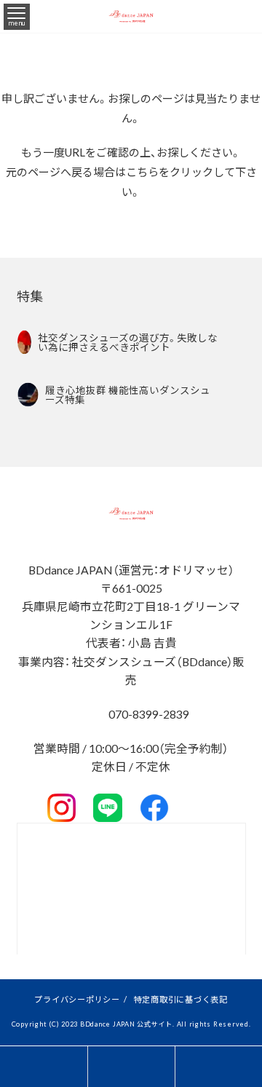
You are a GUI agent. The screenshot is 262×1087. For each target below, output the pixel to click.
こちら (142, 172)
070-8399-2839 (147, 713)
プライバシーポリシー (77, 999)
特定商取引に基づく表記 (181, 999)
